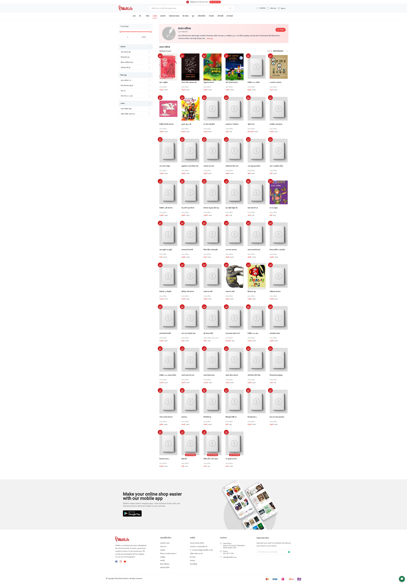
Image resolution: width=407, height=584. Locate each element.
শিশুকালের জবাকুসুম (276, 375)
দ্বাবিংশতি (184, 459)
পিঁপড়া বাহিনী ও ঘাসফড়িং (277, 250)
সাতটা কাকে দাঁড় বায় (187, 375)
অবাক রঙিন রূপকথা (232, 375)
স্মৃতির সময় (251, 124)
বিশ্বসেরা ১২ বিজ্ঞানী (165, 291)
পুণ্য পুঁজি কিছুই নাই (231, 208)
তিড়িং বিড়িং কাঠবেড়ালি (211, 250)
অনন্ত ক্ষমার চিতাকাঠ (254, 250)
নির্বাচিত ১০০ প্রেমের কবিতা (167, 375)
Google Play (216, 2)
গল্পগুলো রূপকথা (209, 82)
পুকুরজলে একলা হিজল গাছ (189, 166)
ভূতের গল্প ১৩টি (186, 124)
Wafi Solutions (124, 578)
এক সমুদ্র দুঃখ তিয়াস (254, 166)
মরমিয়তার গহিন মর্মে (232, 166)
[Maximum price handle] (151, 32)
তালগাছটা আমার (275, 333)
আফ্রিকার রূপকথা (275, 291)
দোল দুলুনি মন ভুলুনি (165, 250)
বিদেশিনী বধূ (207, 417)
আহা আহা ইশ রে (253, 208)
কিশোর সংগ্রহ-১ (164, 459)
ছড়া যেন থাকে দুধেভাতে (277, 417)
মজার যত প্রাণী (208, 291)
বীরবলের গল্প (252, 291)
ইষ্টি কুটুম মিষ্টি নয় (231, 417)
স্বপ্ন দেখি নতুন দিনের (187, 208)
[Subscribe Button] (289, 552)
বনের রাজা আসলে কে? (233, 333)
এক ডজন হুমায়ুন (164, 166)
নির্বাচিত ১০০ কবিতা (254, 82)
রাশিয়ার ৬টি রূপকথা (187, 291)
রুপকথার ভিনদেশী (187, 250)
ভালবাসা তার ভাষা (209, 166)
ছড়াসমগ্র (184, 417)
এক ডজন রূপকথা (231, 250)
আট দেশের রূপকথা (232, 82)
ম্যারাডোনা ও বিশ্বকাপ (232, 124)
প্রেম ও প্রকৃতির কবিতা (276, 166)
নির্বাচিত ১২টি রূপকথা (165, 208)
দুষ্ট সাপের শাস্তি (208, 333)
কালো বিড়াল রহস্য (209, 375)
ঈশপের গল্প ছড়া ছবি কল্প (211, 208)
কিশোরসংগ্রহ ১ (252, 417)
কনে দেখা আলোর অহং (188, 333)
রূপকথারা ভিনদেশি (165, 333)
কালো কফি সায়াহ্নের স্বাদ (189, 82)
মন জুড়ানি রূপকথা (231, 459)
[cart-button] (283, 14)
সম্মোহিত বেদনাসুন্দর (276, 124)
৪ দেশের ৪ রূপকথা (275, 82)
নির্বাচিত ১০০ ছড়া (253, 333)
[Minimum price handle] (120, 32)
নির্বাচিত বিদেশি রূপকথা (166, 124)
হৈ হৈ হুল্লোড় (274, 208)
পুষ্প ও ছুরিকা (163, 82)
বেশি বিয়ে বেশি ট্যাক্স (254, 375)
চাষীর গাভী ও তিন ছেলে (211, 459)
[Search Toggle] (277, 14)
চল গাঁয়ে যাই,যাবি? (209, 124)
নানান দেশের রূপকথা (165, 417)
